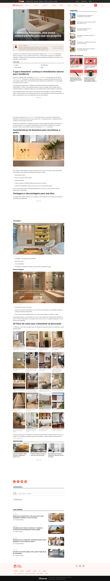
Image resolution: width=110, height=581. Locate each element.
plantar (34, 571)
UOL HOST (36, 1)
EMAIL (90, 1)
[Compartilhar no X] (25, 481)
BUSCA (77, 1)
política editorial (40, 573)
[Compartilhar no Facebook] (21, 481)
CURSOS (46, 1)
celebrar (76, 5)
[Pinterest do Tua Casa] (83, 566)
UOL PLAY (51, 1)
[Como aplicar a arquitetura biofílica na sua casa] (72, 36)
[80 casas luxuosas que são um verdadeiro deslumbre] (72, 29)
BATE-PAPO (84, 1)
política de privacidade (30, 573)
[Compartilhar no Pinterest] (18, 481)
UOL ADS (55, 1)
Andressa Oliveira (23, 45)
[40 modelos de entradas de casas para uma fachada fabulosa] (72, 49)
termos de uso (21, 573)
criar (39, 571)
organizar (28, 571)
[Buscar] (95, 5)
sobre (15, 573)
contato (46, 573)
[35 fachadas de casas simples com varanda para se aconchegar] (72, 16)
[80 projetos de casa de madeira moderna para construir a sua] (72, 22)
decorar (16, 571)
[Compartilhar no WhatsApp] (14, 481)
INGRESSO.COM (29, 1)
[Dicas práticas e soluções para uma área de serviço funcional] (72, 42)
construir (22, 571)
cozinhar (54, 5)
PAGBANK (41, 1)
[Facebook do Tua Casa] (80, 566)
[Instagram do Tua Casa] (76, 566)
